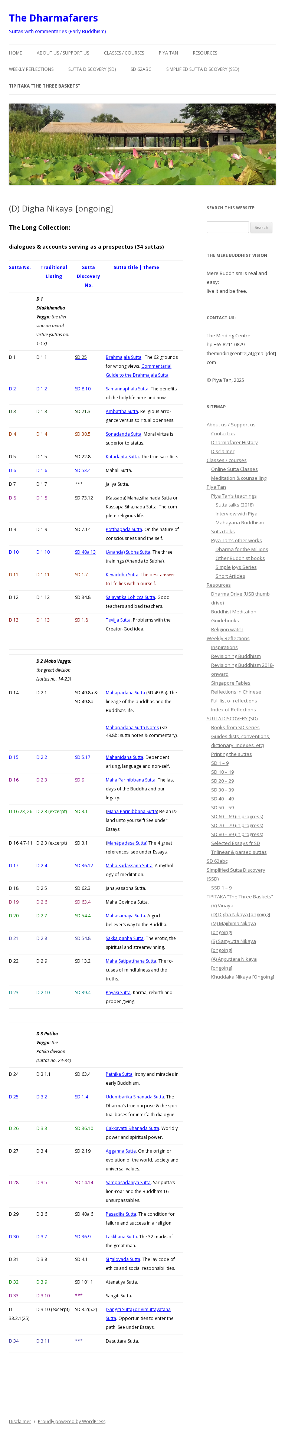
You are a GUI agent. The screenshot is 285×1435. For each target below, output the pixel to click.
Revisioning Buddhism (236, 656)
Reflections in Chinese (236, 691)
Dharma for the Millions (242, 549)
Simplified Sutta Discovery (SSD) (202, 69)
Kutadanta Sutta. (123, 456)
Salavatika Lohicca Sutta (130, 597)
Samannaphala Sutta (127, 389)
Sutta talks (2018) (234, 504)
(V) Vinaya (222, 905)
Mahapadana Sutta (125, 692)
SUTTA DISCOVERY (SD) (92, 69)
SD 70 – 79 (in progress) (237, 825)
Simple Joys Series (236, 567)
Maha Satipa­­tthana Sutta (131, 961)
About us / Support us (63, 53)
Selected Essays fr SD (235, 843)
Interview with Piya (237, 513)
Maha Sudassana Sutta (129, 865)
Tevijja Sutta (118, 620)
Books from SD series (235, 727)
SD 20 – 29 (222, 780)
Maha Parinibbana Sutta (130, 780)
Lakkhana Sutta (121, 1236)
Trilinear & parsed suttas (239, 852)
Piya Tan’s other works (236, 540)
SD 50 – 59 (222, 807)
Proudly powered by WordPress (71, 1421)
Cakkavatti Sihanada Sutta (132, 1128)
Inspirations (224, 647)
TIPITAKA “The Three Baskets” (44, 86)
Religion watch (227, 629)
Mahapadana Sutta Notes (132, 727)
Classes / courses (124, 53)
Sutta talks (223, 531)
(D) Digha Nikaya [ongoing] (240, 914)
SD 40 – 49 (222, 798)
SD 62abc (141, 69)
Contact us (223, 433)
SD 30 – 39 (222, 789)
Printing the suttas (231, 754)
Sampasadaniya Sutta (128, 1182)
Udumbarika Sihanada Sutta (135, 1097)
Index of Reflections (233, 709)
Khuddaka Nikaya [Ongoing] (242, 976)
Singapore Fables (230, 682)
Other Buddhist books (240, 558)
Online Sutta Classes (234, 469)
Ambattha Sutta (122, 411)
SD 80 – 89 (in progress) (237, 834)
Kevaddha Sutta (122, 574)
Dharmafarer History (234, 442)
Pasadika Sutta (121, 1214)
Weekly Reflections (31, 69)
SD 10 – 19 (222, 772)
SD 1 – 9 (220, 763)
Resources (205, 53)
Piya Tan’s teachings (234, 495)
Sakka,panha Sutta (125, 938)
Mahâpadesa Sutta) (127, 843)
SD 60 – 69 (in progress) (237, 816)
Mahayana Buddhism (240, 522)
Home (15, 53)
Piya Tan (168, 53)
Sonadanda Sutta (123, 434)
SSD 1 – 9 (221, 887)
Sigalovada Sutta (123, 1259)
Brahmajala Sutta (123, 357)
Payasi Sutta (118, 992)
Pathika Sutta (119, 1074)
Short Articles (230, 576)
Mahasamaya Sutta (125, 916)
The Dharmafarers (53, 17)
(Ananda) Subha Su (128, 552)
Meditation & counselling (238, 478)
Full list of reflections (234, 700)
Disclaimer (223, 451)
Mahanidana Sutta (124, 757)
